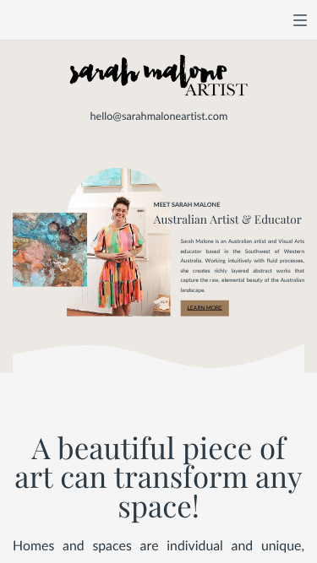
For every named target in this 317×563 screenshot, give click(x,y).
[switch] (300, 20)
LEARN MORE (204, 307)
